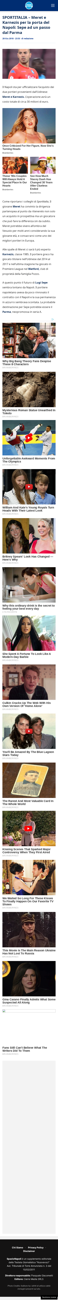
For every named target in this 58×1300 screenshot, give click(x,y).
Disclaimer (29, 1251)
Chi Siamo (17, 1247)
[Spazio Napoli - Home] (29, 5)
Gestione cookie (49, 1297)
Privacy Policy (36, 1247)
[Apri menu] (53, 5)
